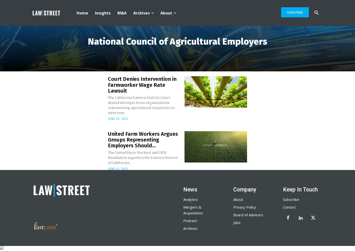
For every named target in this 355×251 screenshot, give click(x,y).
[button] (316, 13)
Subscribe (291, 199)
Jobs (237, 222)
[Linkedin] (301, 218)
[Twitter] (313, 218)
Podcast (190, 220)
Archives (190, 228)
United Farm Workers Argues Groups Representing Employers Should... (143, 140)
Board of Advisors (248, 214)
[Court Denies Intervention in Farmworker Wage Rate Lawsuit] (216, 92)
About (238, 199)
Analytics (190, 199)
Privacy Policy (244, 207)
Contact (289, 207)
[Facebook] (288, 218)
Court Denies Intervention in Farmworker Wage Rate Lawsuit (142, 85)
